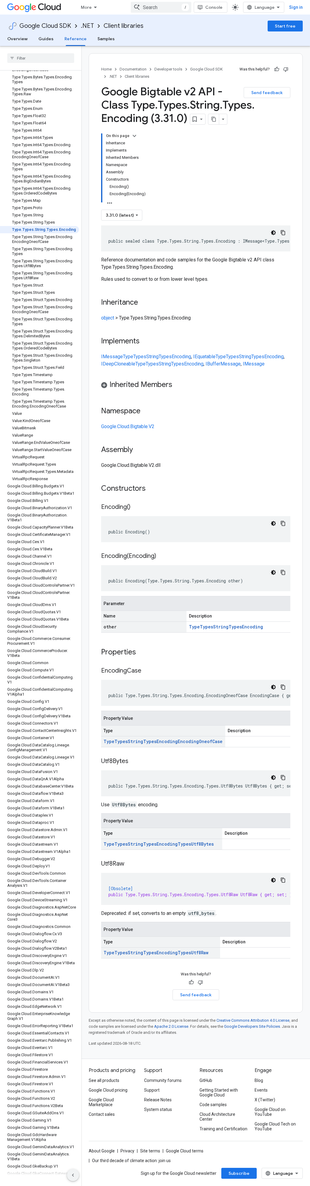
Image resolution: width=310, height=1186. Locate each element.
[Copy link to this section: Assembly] (139, 450)
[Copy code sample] (283, 233)
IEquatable (204, 356)
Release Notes (158, 1099)
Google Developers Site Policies (252, 1026)
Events (261, 1090)
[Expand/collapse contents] (134, 135)
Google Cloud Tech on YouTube (275, 1126)
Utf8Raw (199, 952)
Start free (285, 26)
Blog (259, 1080)
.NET (87, 26)
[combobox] (161, 7)
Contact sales (102, 1114)
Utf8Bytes (202, 844)
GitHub (206, 1080)
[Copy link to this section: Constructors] (153, 489)
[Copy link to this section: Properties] (144, 652)
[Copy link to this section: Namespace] (146, 411)
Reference (75, 38)
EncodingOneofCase (200, 741)
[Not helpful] (285, 69)
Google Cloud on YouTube (270, 1112)
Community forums (163, 1080)
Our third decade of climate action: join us (131, 1160)
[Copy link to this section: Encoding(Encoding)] (162, 556)
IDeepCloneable (118, 364)
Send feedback (267, 92)
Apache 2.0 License (171, 1026)
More (86, 7)
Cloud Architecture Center (217, 1117)
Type (128, 356)
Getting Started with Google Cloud (219, 1092)
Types (139, 356)
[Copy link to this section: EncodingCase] (147, 671)
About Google (102, 1150)
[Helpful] (276, 69)
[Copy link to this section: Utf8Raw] (130, 864)
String (152, 356)
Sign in (296, 7)
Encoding (181, 356)
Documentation (133, 69)
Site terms (150, 1150)
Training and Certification (223, 1128)
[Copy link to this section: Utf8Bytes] (134, 761)
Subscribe (239, 1173)
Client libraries (123, 26)
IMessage (112, 356)
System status (158, 1109)
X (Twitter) (265, 1099)
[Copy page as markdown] (213, 119)
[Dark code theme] (273, 233)
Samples (106, 38)
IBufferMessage (223, 364)
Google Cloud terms (184, 1150)
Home (106, 69)
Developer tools (168, 69)
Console (214, 7)
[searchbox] (40, 58)
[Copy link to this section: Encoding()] (136, 507)
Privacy (127, 1150)
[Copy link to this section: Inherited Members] (178, 385)
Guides (46, 38)
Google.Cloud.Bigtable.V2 (127, 426)
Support (152, 1090)
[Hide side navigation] (73, 1175)
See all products (104, 1080)
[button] (195, 386)
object (107, 318)
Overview (17, 38)
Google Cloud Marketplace (101, 1102)
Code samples (213, 1104)
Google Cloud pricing (108, 1090)
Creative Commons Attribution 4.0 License (252, 1020)
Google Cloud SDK (45, 26)
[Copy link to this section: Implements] (146, 341)
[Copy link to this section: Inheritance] (144, 302)
